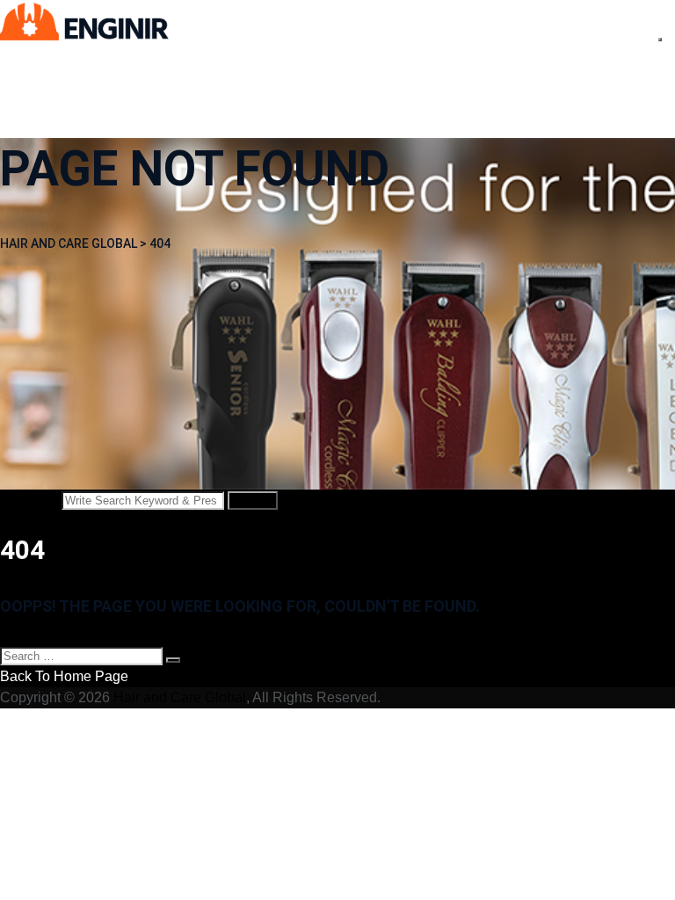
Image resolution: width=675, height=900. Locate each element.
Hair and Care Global (179, 697)
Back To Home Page (64, 676)
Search (253, 500)
